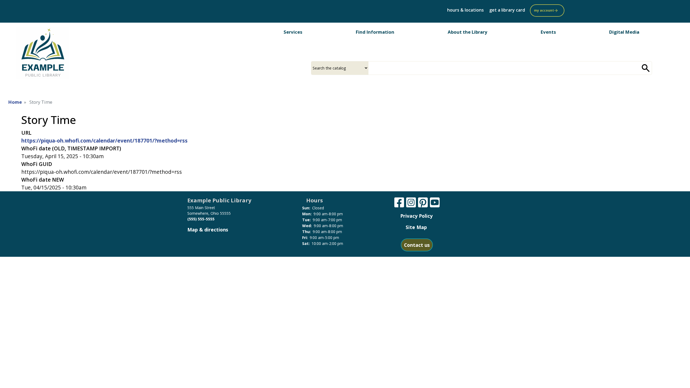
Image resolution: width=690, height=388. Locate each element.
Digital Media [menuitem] (624, 32)
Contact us (417, 245)
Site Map (416, 227)
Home (15, 102)
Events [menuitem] (548, 32)
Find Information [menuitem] (375, 32)
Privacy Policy (416, 216)
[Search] (646, 68)
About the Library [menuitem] (467, 32)
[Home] (42, 52)
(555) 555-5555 (201, 218)
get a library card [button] (507, 10)
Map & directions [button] (207, 229)
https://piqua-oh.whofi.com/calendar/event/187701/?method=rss (104, 140)
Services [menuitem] (293, 32)
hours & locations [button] (465, 10)
